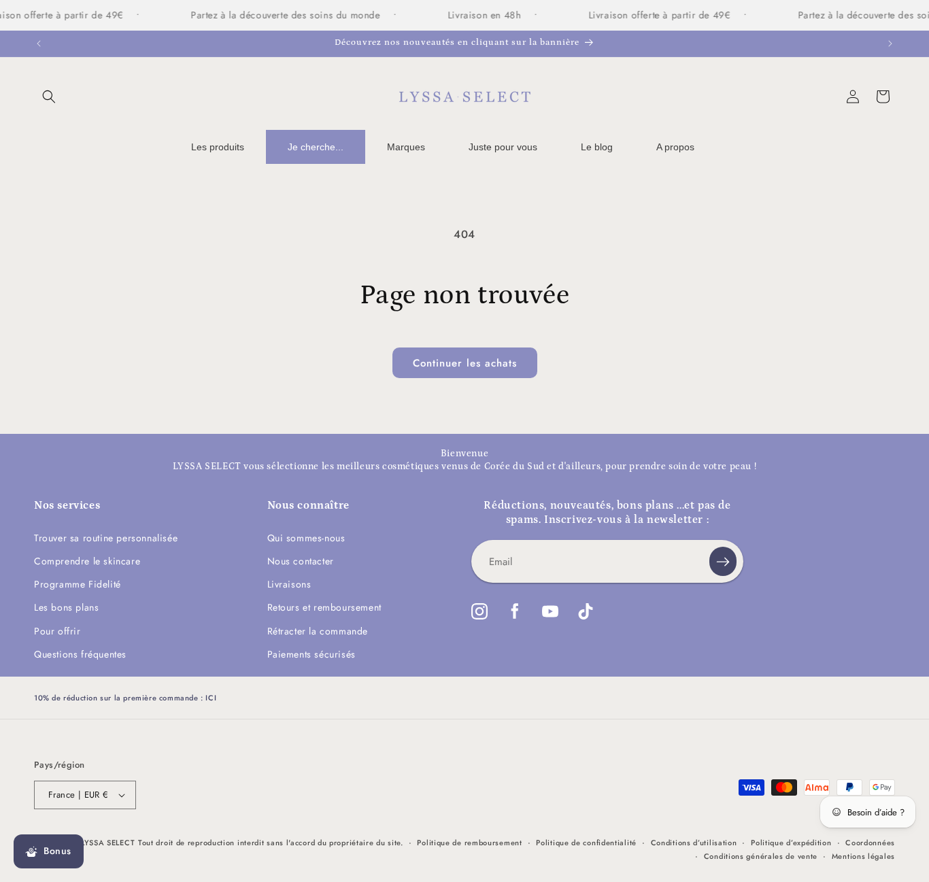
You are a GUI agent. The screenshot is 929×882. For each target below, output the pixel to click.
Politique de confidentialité (586, 842)
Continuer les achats (465, 363)
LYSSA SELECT (108, 842)
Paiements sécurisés (311, 654)
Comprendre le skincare (87, 561)
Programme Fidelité (77, 584)
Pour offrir (57, 631)
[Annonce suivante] (890, 43)
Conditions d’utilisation (694, 842)
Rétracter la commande (318, 631)
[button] (49, 97)
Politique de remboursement (469, 842)
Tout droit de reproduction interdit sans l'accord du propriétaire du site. (270, 842)
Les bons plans (66, 607)
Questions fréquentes (80, 654)
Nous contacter (300, 561)
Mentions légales (863, 856)
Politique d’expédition (791, 842)
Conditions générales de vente (760, 856)
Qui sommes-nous (306, 538)
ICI (210, 697)
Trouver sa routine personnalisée (106, 538)
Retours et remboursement (324, 607)
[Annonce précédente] (39, 43)
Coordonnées (870, 842)
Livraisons (289, 584)
